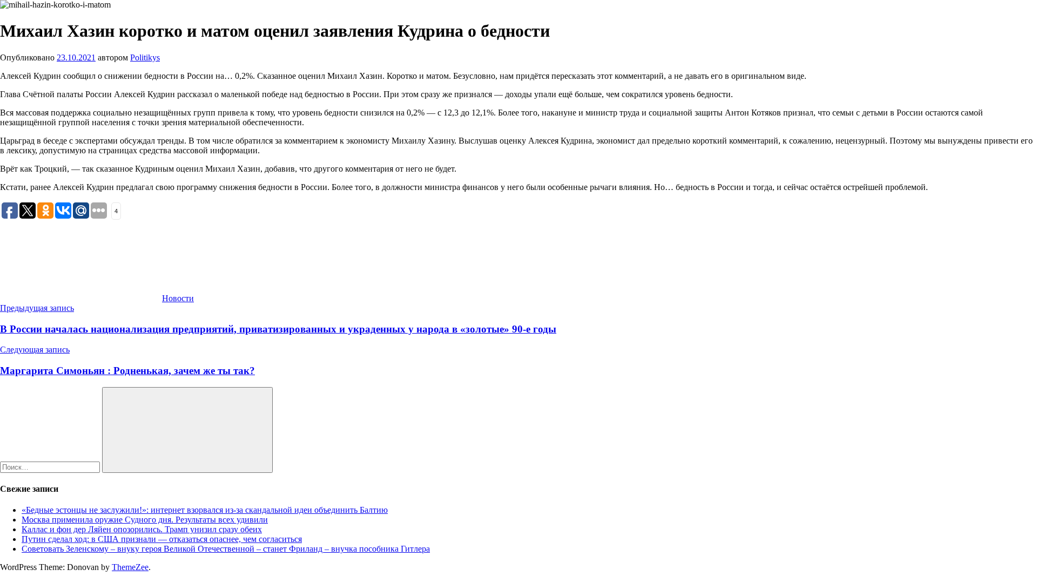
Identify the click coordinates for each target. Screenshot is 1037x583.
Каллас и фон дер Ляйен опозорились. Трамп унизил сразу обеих (142, 529)
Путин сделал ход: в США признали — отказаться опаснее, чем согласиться (162, 539)
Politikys (145, 57)
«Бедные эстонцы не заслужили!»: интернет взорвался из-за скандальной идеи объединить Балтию (205, 509)
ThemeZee (130, 567)
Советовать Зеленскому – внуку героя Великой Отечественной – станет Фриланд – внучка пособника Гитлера (226, 548)
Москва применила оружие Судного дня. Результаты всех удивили (145, 519)
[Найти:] (51, 466)
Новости (178, 298)
